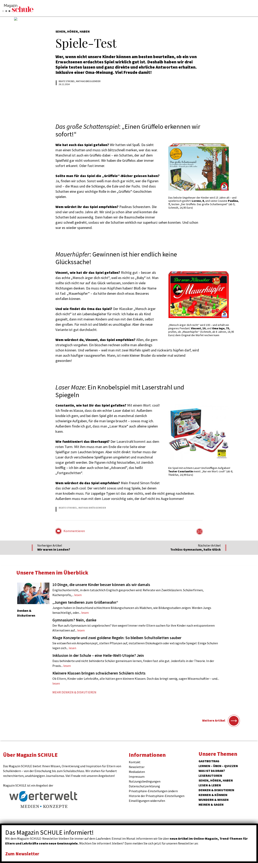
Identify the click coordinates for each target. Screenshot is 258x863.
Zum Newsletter (22, 854)
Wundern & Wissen (214, 800)
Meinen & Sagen (211, 804)
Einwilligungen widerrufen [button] (147, 801)
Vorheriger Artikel (53, 547)
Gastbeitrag (209, 761)
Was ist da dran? (212, 771)
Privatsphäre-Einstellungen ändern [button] (153, 791)
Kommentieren (74, 531)
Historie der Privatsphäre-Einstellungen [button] (156, 796)
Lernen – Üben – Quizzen (218, 766)
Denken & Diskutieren (216, 790)
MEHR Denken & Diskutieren (74, 692)
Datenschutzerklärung (144, 786)
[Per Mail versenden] (200, 531)
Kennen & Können (213, 795)
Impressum (137, 776)
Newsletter (137, 767)
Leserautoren (210, 775)
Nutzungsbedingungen (144, 781)
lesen (128, 589)
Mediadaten (137, 772)
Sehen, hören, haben (216, 780)
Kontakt (134, 762)
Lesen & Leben (210, 785)
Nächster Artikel (195, 547)
